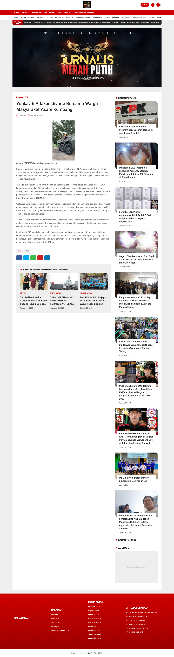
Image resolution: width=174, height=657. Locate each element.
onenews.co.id (94, 618)
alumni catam (86, 293)
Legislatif (59, 17)
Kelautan (125, 17)
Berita (23, 17)
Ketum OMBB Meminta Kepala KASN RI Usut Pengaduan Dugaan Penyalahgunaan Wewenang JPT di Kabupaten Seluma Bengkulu (136, 438)
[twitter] (16, 5)
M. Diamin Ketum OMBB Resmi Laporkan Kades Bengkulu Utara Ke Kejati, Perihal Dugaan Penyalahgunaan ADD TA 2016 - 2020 (135, 392)
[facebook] (13, 5)
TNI (26, 97)
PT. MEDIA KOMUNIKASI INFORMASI (141, 612)
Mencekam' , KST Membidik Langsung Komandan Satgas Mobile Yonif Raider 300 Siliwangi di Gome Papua (136, 172)
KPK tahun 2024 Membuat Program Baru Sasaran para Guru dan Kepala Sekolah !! (136, 129)
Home (144, 5)
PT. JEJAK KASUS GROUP (136, 616)
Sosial (151, 17)
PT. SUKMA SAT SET (134, 632)
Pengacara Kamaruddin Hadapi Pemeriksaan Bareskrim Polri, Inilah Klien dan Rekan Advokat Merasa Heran (135, 302)
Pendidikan (97, 17)
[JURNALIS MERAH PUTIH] (87, 8)
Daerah (31, 17)
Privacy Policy (64, 12)
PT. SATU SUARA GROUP (136, 624)
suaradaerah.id (94, 634)
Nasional (40, 17)
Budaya (160, 17)
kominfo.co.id (94, 607)
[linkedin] (47, 257)
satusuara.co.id (94, 622)
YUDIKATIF (70, 17)
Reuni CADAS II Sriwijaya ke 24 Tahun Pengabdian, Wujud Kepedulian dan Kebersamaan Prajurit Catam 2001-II (93, 300)
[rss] (38, 622)
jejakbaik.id (93, 626)
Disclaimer (49, 12)
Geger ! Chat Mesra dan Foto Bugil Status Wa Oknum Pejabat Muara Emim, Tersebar (136, 259)
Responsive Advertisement (136, 567)
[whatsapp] (33, 257)
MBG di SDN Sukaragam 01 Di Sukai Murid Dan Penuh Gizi (134, 479)
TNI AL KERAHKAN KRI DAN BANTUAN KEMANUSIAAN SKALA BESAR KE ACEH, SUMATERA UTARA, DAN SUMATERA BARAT (63, 300)
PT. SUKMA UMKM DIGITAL (137, 628)
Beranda (19, 97)
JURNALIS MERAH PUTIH (94, 653)
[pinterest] (40, 257)
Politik (50, 17)
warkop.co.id (93, 614)
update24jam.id (94, 638)
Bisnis (107, 17)
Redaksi (25, 12)
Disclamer (55, 622)
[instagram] (20, 5)
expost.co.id (93, 610)
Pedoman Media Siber (84, 12)
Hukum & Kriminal (83, 17)
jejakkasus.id (93, 630)
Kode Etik (36, 12)
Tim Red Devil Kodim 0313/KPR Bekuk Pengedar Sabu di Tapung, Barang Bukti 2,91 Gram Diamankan (34, 300)
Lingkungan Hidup (139, 17)
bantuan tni (55, 293)
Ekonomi (115, 17)
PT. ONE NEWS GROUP (135, 620)
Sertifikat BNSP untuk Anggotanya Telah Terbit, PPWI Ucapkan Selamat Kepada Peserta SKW (135, 217)
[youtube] (23, 5)
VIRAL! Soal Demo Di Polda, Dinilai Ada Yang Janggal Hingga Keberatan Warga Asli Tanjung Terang (136, 346)
